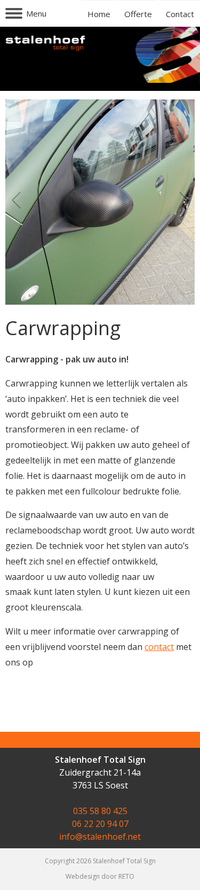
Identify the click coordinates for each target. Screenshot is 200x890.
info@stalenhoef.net (100, 836)
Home (98, 14)
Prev (19, 200)
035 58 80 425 (100, 811)
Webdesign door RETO (100, 876)
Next (180, 200)
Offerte (138, 14)
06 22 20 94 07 (100, 824)
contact (159, 647)
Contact (180, 14)
